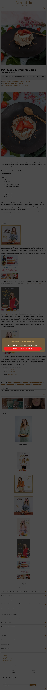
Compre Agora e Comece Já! (22, 349)
